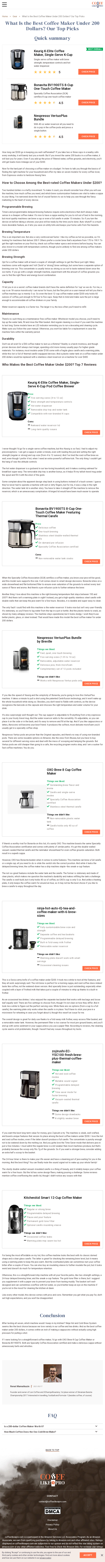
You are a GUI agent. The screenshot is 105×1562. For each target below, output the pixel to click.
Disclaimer (52, 1520)
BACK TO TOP (52, 1450)
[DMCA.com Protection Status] (52, 1513)
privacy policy (45, 1558)
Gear (15, 16)
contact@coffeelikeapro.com (52, 1501)
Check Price (88, 72)
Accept (88, 1555)
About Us (52, 1529)
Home (5, 16)
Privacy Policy (52, 1524)
